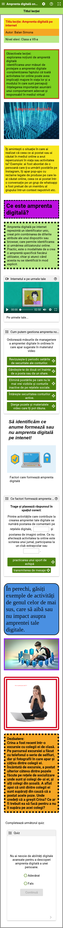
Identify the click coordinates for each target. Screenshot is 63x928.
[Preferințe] (43, 4)
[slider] (26, 309)
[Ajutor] (51, 4)
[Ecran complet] (59, 4)
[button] (31, 875)
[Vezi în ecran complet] (55, 309)
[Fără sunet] (44, 309)
